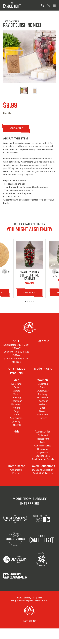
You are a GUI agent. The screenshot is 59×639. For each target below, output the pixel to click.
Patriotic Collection (43, 473)
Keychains (42, 452)
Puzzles (16, 473)
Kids (16, 431)
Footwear (16, 404)
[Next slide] (54, 271)
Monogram (43, 438)
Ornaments (16, 469)
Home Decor (16, 466)
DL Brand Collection (42, 469)
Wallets (16, 407)
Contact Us (29, 621)
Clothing (16, 397)
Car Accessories (42, 445)
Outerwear (43, 390)
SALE (16, 341)
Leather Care (43, 455)
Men (16, 380)
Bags (16, 411)
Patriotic (43, 341)
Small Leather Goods (43, 459)
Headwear (16, 400)
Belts (16, 387)
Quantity (7, 113)
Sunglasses (16, 418)
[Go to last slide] (4, 271)
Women (42, 380)
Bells (42, 442)
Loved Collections (43, 466)
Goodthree (42, 600)
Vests (16, 394)
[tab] (25, 301)
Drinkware (42, 449)
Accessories (43, 431)
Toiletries (16, 424)
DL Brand (16, 383)
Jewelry (16, 421)
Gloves (16, 414)
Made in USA (43, 368)
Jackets (16, 390)
